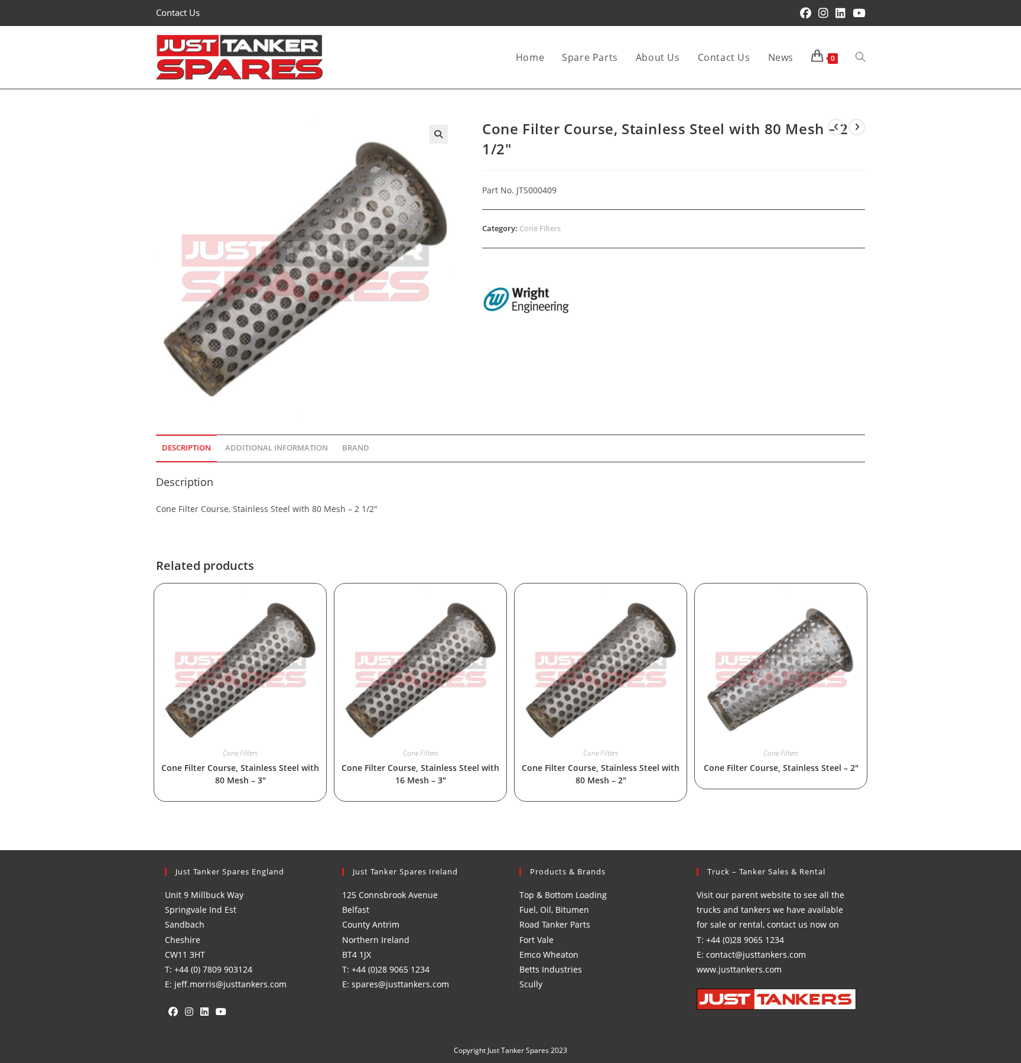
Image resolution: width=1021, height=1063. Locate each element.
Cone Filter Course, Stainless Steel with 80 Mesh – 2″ (600, 774)
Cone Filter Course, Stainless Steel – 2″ (781, 767)
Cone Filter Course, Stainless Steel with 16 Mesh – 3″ (420, 774)
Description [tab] (186, 448)
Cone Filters (540, 228)
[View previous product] (836, 127)
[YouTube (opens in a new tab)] (857, 13)
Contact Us (178, 12)
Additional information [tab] (276, 448)
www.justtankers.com (739, 969)
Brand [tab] (355, 448)
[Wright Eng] (526, 301)
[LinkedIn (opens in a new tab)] (840, 13)
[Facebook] (173, 1011)
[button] (438, 134)
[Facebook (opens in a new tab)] (805, 13)
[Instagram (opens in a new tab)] (823, 13)
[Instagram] (189, 1011)
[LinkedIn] (204, 1011)
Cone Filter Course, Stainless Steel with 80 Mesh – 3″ (240, 774)
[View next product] (856, 127)
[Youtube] (221, 1011)
